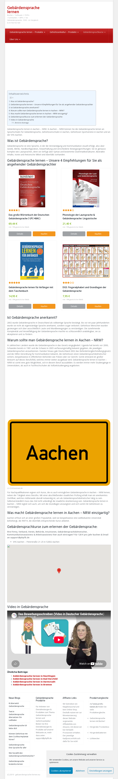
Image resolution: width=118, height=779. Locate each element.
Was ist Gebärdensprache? (22, 101)
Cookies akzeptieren (61, 770)
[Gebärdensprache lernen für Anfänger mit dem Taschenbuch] (32, 261)
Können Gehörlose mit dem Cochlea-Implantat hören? (18, 736)
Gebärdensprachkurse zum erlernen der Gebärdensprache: (37, 117)
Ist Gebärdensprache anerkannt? (25, 107)
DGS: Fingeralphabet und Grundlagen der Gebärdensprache (84, 289)
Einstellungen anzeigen (100, 770)
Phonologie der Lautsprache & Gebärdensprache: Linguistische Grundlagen (80, 216)
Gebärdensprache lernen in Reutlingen (34, 676)
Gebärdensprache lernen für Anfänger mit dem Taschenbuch (31, 289)
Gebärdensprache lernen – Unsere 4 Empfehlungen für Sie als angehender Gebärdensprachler (52, 104)
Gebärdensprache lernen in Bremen (32, 684)
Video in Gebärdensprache (22, 120)
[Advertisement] (59, 64)
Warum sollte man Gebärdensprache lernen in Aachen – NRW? (37, 110)
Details (20, 233)
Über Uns (14, 39)
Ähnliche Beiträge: (22, 123)
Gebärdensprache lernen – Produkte (27, 32)
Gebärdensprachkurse (93, 32)
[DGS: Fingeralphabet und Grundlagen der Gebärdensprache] (86, 260)
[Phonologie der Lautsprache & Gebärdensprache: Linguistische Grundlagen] (86, 188)
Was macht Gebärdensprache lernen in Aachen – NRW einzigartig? (39, 113)
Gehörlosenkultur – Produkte (63, 32)
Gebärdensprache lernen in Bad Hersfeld (35, 678)
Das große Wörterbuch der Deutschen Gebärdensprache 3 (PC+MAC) (29, 216)
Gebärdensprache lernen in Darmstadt (34, 681)
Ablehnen (80, 770)
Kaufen (44, 233)
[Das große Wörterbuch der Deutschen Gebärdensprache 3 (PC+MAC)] (32, 188)
